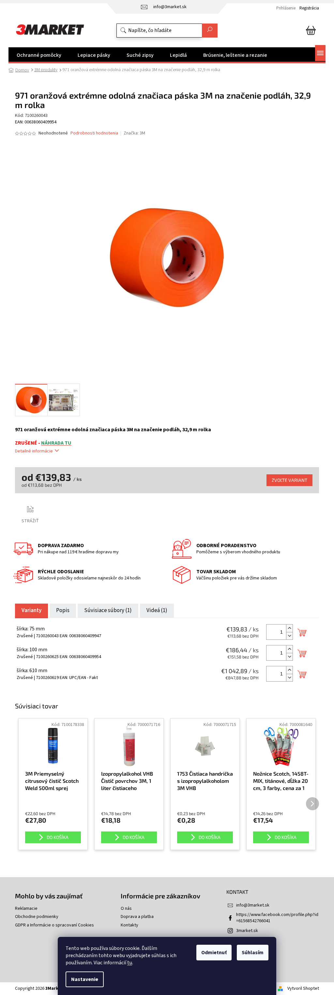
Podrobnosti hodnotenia (94, 133)
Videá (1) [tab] (156, 610)
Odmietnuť (214, 952)
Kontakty (129, 925)
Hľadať (210, 31)
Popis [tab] (62, 610)
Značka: (134, 133)
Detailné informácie (34, 451)
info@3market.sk (252, 905)
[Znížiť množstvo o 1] (289, 636)
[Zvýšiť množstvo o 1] (289, 628)
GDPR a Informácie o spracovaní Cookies (54, 925)
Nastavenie (84, 979)
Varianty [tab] (31, 610)
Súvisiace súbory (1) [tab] (108, 610)
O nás (126, 909)
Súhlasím (253, 952)
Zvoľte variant (289, 480)
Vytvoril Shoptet (303, 988)
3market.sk (247, 930)
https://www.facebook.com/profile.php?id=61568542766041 (277, 917)
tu (129, 962)
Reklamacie (26, 909)
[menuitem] (38, 55)
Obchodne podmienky (36, 917)
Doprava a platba (137, 917)
